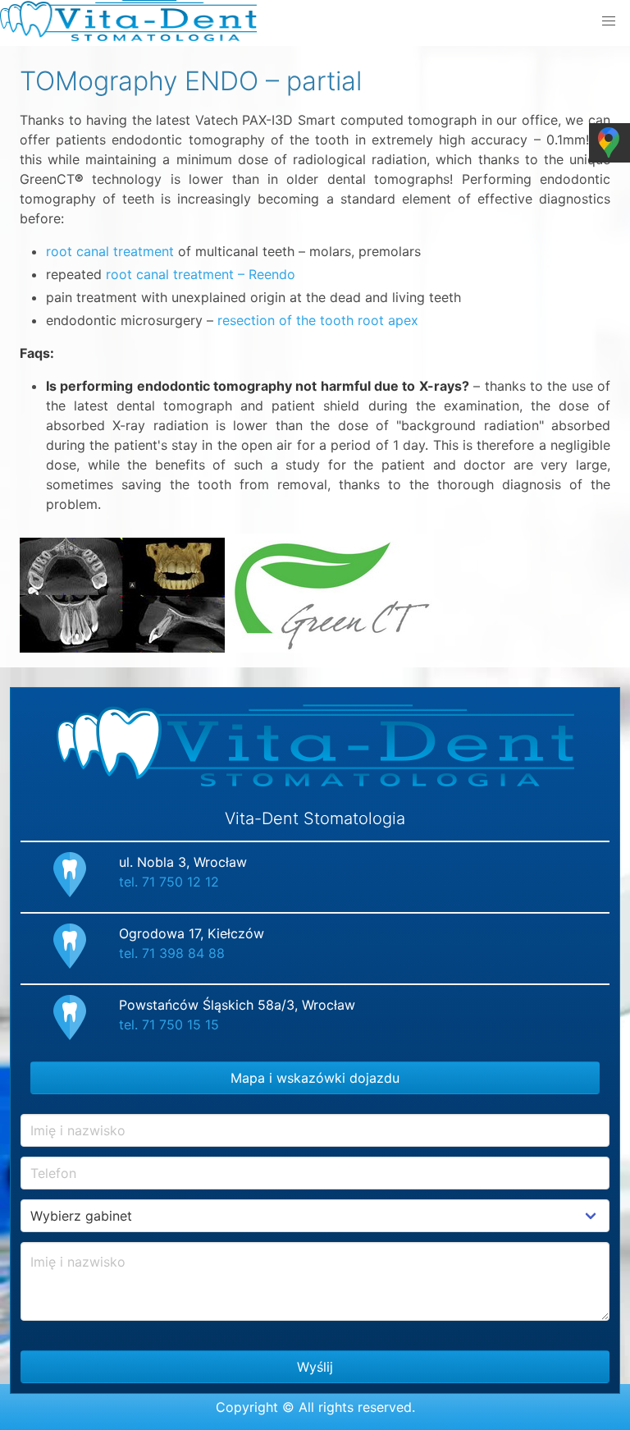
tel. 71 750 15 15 (169, 1024)
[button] (608, 21)
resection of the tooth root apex (317, 320)
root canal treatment (110, 251)
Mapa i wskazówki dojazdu (315, 1078)
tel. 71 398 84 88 (172, 953)
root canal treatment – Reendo (200, 274)
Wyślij (315, 1367)
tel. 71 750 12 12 (169, 881)
